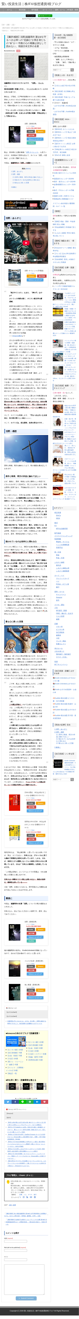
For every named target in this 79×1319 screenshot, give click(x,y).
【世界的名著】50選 (35, 1060)
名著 (14, 1205)
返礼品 (58, 565)
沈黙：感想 (15, 174)
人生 (56, 608)
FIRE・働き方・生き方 (64, 613)
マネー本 (59, 626)
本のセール (58, 648)
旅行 (35, 1194)
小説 (18, 51)
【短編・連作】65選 (35, 1057)
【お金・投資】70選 (14, 1056)
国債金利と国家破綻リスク (64, 199)
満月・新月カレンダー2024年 (65, 182)
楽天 (57, 600)
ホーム (9, 10)
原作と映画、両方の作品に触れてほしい (28, 177)
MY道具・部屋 (72, 10)
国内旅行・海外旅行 (63, 654)
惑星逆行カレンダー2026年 (64, 179)
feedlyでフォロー (46, 15)
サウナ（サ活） (62, 657)
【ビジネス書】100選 (15, 1050)
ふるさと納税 (59, 562)
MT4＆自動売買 (62, 528)
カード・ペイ (47, 10)
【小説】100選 (12, 1059)
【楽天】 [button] (8, 1117)
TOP (3, 24)
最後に (14, 187)
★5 (10, 1205)
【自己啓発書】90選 (35, 1045)
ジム (25, 1194)
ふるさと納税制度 (62, 571)
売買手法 (59, 547)
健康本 (58, 635)
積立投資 (22, 10)
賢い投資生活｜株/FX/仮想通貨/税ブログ (31, 4)
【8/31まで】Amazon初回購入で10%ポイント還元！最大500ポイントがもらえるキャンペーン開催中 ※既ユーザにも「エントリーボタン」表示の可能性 (26, 1144)
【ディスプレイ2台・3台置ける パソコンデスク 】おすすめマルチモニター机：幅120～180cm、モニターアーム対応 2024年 (64, 373)
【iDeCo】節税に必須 (62, 155)
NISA (58, 518)
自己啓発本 (60, 632)
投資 (56, 661)
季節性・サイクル (62, 542)
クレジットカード (62, 578)
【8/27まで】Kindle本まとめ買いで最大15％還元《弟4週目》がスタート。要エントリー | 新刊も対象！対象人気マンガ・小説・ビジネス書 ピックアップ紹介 (26, 1129)
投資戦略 (57, 539)
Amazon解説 (17, 336)
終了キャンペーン (61, 664)
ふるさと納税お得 (62, 568)
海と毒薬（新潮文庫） (33, 985)
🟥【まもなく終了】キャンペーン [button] (16, 1109)
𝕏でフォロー (31, 15)
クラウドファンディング (63, 536)
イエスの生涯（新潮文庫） (34, 961)
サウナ (30, 1194)
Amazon (40, 131)
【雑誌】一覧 (12, 1073)
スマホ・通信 (59, 605)
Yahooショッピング (35, 139)
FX (55, 526)
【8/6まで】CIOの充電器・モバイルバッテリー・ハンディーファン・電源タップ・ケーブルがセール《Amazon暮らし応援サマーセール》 (26, 1156)
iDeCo (58, 515)
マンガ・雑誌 (61, 641)
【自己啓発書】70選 (14, 1053)
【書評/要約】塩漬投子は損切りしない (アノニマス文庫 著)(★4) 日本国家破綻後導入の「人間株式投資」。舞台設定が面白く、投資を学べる (26, 1222)
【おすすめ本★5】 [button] (11, 1012)
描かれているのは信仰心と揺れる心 (26, 180)
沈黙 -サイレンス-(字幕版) (34, 271)
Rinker (32, 126)
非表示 (28, 168)
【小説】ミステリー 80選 (37, 1054)
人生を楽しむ (59, 651)
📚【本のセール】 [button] (11, 1008)
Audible (31, 143)
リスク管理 (60, 616)
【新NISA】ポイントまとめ (64, 129)
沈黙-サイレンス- (32, 152)
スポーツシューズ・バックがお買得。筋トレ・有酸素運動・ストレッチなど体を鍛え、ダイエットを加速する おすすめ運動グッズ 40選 (64, 465)
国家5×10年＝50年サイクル (64, 196)
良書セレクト (61, 644)
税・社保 (57, 552)
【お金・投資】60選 (35, 1048)
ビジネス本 (60, 629)
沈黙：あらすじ (17, 171)
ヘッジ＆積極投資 (62, 545)
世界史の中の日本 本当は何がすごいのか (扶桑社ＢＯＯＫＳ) (35, 824)
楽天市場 (31, 135)
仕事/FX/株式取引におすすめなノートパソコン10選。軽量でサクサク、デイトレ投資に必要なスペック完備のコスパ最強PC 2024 (64, 328)
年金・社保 (60, 558)
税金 (57, 555)
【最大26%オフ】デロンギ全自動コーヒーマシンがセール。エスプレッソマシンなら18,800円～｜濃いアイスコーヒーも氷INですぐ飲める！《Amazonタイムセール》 (26, 1163)
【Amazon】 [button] (10, 1113)
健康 (57, 619)
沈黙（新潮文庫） (31, 124)
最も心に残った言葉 (21, 183)
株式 (56, 523)
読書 (20, 1194)
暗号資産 (35, 10)
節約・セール (60, 10)
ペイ (57, 581)
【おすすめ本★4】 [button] (11, 1016)
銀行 (57, 587)
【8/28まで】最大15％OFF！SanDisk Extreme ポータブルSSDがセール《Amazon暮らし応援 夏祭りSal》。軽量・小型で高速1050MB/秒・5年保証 (26, 1137)
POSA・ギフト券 (62, 584)
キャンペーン (61, 594)
